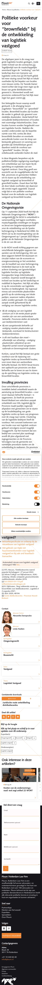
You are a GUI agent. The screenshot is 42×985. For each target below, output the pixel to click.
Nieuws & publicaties (13, 10)
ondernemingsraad (29, 774)
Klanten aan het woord (11, 910)
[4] (11, 144)
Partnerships (7, 908)
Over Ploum (7, 917)
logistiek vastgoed (6, 751)
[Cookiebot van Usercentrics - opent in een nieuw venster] (31, 452)
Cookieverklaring (7, 976)
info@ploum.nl (7, 959)
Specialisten (6, 915)
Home (4, 10)
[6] (31, 403)
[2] (22, 76)
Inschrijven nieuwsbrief (11, 935)
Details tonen (31, 512)
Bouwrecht (19, 738)
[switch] (37, 492)
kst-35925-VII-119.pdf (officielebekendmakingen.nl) (13, 582)
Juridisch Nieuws (7, 51)
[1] (34, 64)
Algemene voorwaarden (9, 969)
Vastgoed (29, 738)
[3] (24, 98)
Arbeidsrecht (28, 770)
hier (17, 565)
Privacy (4, 971)
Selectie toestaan (21, 525)
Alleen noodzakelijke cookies (21, 531)
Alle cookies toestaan (21, 518)
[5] (14, 217)
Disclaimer (5, 973)
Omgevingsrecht (6, 738)
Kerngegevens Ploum (8, 967)
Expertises (6, 912)
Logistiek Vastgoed (6, 743)
